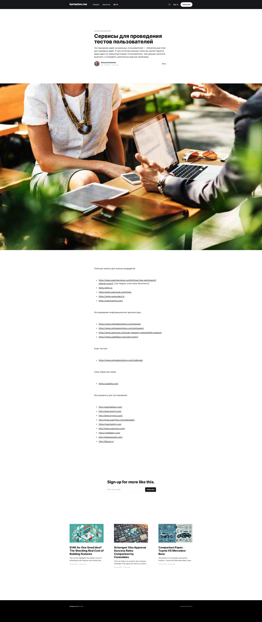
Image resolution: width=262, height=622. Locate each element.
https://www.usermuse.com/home (115, 292)
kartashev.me (78, 4)
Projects (96, 4)
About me (106, 4)
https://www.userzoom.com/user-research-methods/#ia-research (130, 332)
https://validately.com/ (109, 433)
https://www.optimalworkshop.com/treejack (120, 324)
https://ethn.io (105, 288)
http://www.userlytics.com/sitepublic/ (117, 420)
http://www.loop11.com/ (110, 411)
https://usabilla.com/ (108, 383)
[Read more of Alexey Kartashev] (97, 64)
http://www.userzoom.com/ (112, 428)
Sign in (175, 4)
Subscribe (186, 4)
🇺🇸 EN (115, 4)
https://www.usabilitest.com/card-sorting (118, 337)
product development (102, 31)
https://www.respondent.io (111, 296)
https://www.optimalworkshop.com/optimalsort (121, 328)
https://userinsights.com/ (111, 300)
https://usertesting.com (110, 424)
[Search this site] (169, 4)
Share (164, 64)
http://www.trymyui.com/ (111, 415)
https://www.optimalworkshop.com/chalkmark (121, 360)
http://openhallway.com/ (110, 407)
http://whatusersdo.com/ (110, 437)
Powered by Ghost (186, 606)
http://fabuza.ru (106, 441)
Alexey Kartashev (108, 62)
